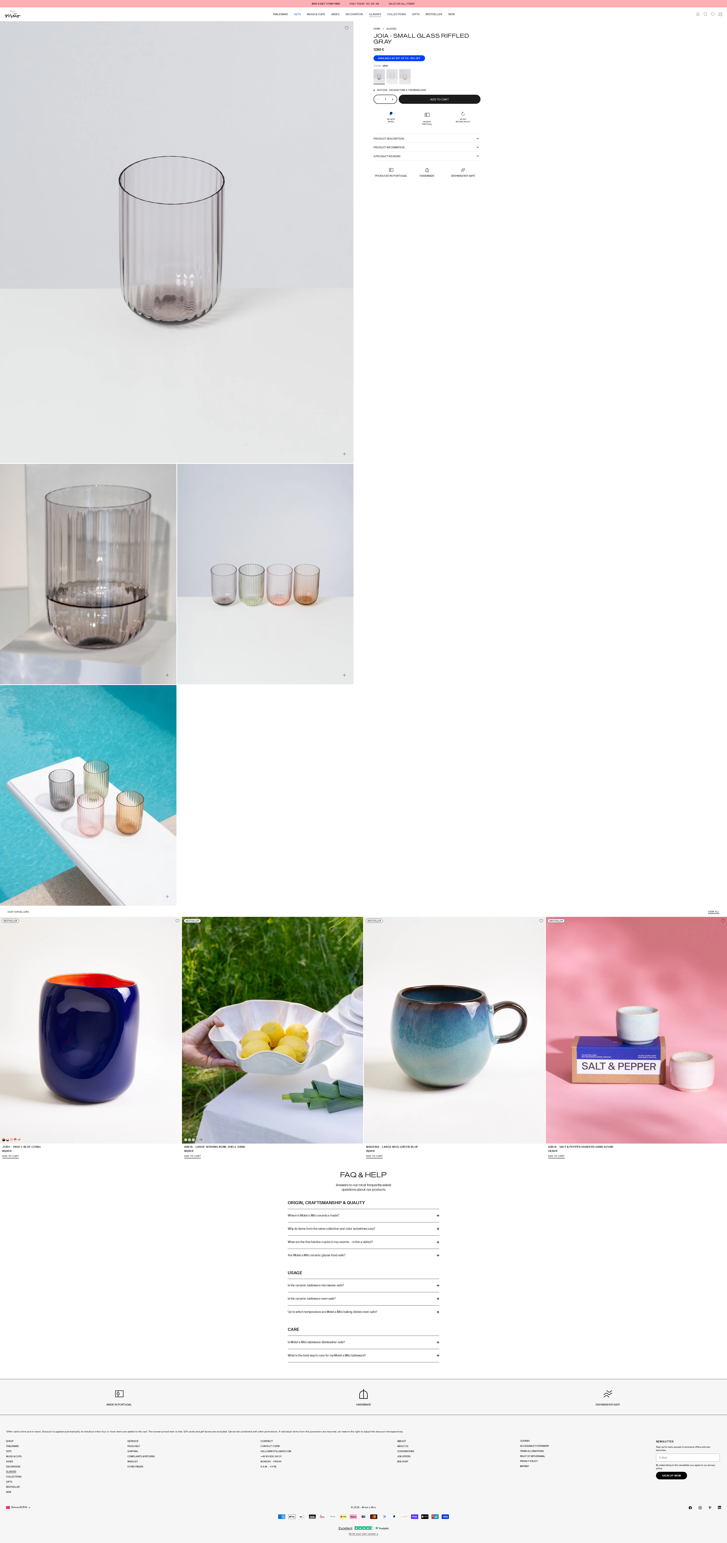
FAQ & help (133, 1446)
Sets (297, 14)
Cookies (525, 1440)
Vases (335, 14)
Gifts (416, 14)
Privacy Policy (529, 1461)
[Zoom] (344, 454)
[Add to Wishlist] (346, 28)
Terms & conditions (532, 1451)
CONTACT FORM (270, 1446)
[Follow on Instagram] (700, 1508)
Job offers (404, 1456)
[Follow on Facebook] (690, 1508)
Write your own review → (363, 1533)
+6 (18, 1139)
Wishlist (132, 1461)
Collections (396, 14)
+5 (200, 1139)
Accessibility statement (534, 1446)
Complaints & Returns (141, 1456)
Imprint (524, 1466)
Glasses (375, 14)
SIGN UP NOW (671, 1475)
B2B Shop (402, 1461)
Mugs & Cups (316, 14)
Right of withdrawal (532, 1456)
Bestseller (434, 14)
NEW (451, 14)
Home (377, 28)
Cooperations (405, 1451)
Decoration (354, 14)
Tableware (280, 14)
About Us (402, 1446)
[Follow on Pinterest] (710, 1508)
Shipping (132, 1451)
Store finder (135, 1466)
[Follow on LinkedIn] (719, 1507)
